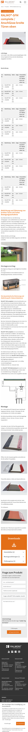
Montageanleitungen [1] (12, 557)
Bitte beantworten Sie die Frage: (14, 620)
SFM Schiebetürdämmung (15, 6)
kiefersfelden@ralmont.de (7, 689)
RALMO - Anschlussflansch (7, 699)
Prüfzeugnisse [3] (9, 561)
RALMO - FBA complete (6, 701)
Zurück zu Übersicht (7, 11)
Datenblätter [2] (9, 552)
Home (2, 6)
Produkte (7, 6)
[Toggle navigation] (25, 2)
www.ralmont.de (5, 670)
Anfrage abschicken (14, 632)
